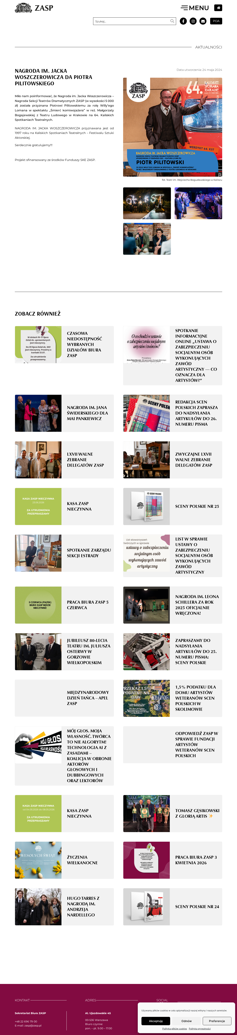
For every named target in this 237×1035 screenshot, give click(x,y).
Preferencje (217, 1021)
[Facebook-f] (183, 21)
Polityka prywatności (200, 1028)
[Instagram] (193, 21)
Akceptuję (156, 1021)
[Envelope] (202, 21)
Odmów (186, 1021)
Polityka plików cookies (174, 1028)
